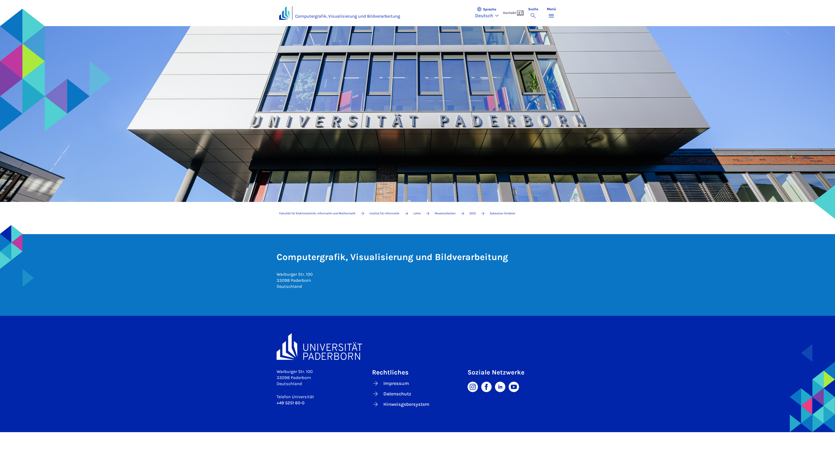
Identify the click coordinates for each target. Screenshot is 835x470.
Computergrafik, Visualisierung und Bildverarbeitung (347, 16)
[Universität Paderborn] (418, 346)
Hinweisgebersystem (406, 404)
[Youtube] (514, 386)
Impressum (396, 383)
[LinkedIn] (500, 386)
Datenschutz (397, 394)
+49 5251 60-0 (290, 402)
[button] (489, 13)
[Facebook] (486, 386)
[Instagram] (473, 386)
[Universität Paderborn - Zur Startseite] (284, 13)
